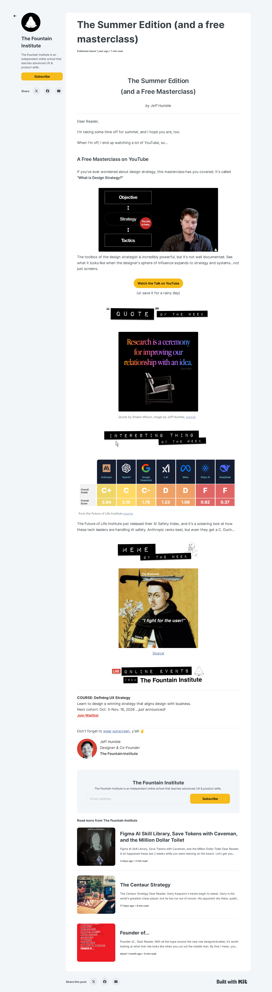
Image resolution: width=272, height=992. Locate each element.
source (191, 417)
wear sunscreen (116, 731)
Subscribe (42, 76)
